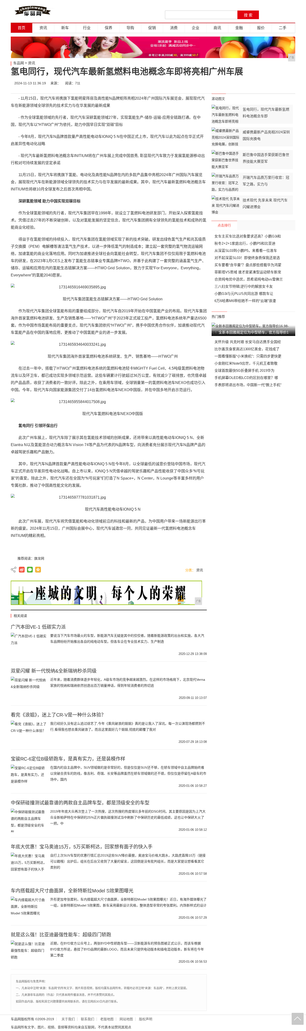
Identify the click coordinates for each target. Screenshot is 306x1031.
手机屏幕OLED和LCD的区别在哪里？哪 (246, 378)
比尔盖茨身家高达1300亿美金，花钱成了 (246, 349)
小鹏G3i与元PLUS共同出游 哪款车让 (243, 293)
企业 (195, 28)
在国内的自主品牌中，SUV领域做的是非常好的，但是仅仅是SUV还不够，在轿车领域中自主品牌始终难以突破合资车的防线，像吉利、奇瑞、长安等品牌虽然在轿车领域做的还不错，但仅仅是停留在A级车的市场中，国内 (128, 773)
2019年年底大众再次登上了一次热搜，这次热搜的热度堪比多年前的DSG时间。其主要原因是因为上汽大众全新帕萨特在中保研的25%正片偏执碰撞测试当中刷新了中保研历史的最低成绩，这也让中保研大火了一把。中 (128, 817)
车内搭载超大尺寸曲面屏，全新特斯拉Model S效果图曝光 (72, 890)
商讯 (217, 28)
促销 (152, 28)
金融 (239, 28)
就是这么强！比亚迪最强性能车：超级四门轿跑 (61, 934)
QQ (275, 83)
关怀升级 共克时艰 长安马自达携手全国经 (247, 342)
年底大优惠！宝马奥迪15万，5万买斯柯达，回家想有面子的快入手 (82, 846)
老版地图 (107, 1019)
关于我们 (68, 1019)
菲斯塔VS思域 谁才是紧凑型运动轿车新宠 (247, 272)
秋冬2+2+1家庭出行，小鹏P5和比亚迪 (244, 243)
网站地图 (126, 1019)
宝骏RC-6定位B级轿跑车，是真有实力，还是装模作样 (68, 758)
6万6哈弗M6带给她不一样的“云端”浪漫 (245, 301)
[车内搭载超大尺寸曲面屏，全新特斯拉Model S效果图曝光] (29, 908)
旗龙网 (39, 558)
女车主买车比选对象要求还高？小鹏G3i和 (247, 236)
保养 (108, 28)
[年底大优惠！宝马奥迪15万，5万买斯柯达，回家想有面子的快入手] (29, 864)
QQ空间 (38, 569)
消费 (174, 28)
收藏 (289, 83)
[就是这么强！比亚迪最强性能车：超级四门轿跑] (29, 952)
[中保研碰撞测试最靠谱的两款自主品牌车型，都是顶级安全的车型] (29, 820)
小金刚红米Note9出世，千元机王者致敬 (246, 363)
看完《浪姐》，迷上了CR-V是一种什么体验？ (58, 715)
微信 (261, 83)
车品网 (18, 63)
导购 (130, 28)
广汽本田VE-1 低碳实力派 (38, 627)
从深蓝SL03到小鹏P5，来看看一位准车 (245, 250)
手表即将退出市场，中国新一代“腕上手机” (247, 385)
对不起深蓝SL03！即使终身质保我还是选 (247, 258)
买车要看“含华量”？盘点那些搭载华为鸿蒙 (247, 265)
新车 (65, 28)
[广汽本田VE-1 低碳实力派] (29, 645)
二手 (282, 28)
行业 (87, 28)
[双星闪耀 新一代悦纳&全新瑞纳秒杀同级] (29, 689)
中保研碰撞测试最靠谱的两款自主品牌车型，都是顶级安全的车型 (80, 802)
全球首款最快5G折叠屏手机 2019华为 (244, 370)
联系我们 (87, 1019)
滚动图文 (218, 99)
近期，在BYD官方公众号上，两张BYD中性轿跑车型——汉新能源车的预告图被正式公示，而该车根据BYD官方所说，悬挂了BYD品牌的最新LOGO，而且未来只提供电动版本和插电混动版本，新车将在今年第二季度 (127, 949)
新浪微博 (22, 569)
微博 (246, 83)
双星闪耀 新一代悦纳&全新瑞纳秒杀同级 (54, 671)
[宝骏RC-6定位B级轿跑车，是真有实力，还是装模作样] (29, 776)
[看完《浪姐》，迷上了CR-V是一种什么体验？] (29, 733)
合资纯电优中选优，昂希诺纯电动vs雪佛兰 (248, 279)
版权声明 (145, 1019)
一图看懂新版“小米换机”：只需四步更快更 (247, 356)
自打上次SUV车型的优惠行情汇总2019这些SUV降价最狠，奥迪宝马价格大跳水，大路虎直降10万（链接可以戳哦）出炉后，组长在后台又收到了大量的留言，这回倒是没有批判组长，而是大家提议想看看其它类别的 (128, 861)
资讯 (43, 28)
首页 (21, 28)
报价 (261, 28)
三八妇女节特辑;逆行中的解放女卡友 (243, 286)
